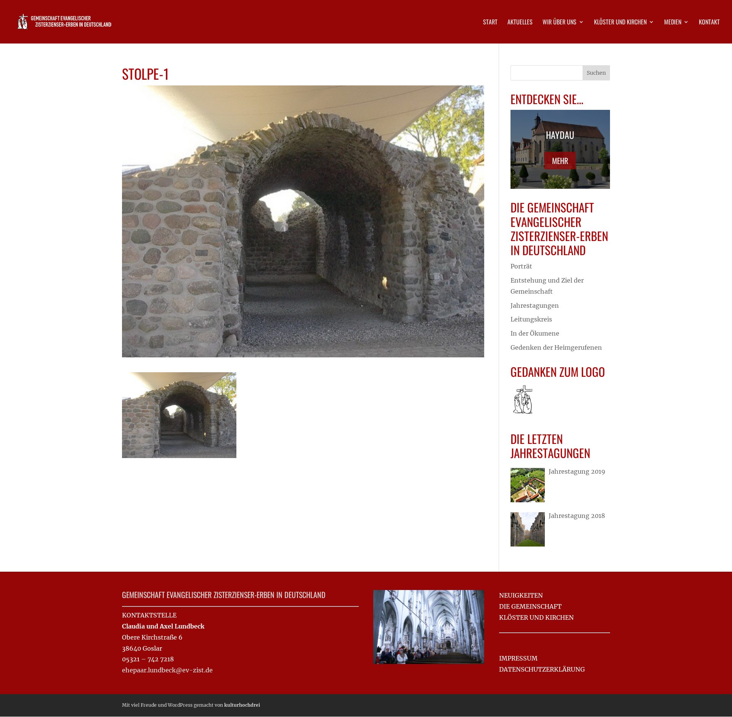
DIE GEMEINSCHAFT (530, 606)
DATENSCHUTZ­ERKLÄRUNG (542, 669)
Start (490, 22)
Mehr (560, 160)
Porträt (521, 266)
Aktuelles (520, 22)
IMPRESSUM (518, 658)
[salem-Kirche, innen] (428, 662)
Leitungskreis (531, 319)
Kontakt (709, 22)
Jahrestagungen (534, 305)
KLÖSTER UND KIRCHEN (536, 617)
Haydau (560, 134)
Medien (672, 22)
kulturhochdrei (242, 705)
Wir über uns (559, 22)
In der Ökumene (534, 333)
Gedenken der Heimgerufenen (556, 347)
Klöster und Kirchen (620, 22)
